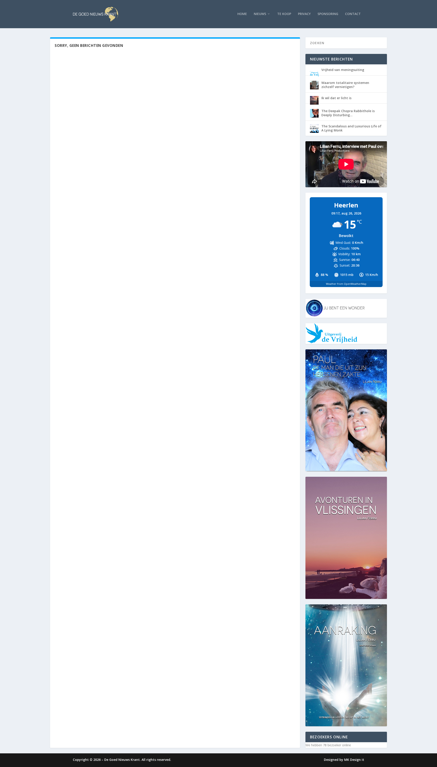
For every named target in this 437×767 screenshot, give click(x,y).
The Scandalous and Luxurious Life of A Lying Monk (351, 128)
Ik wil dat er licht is (336, 98)
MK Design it (354, 759)
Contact (353, 14)
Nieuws (260, 14)
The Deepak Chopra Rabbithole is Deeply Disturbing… (348, 113)
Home (242, 14)
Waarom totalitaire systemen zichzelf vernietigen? (345, 85)
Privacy (304, 14)
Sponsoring (328, 14)
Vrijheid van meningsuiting (342, 70)
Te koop (284, 14)
